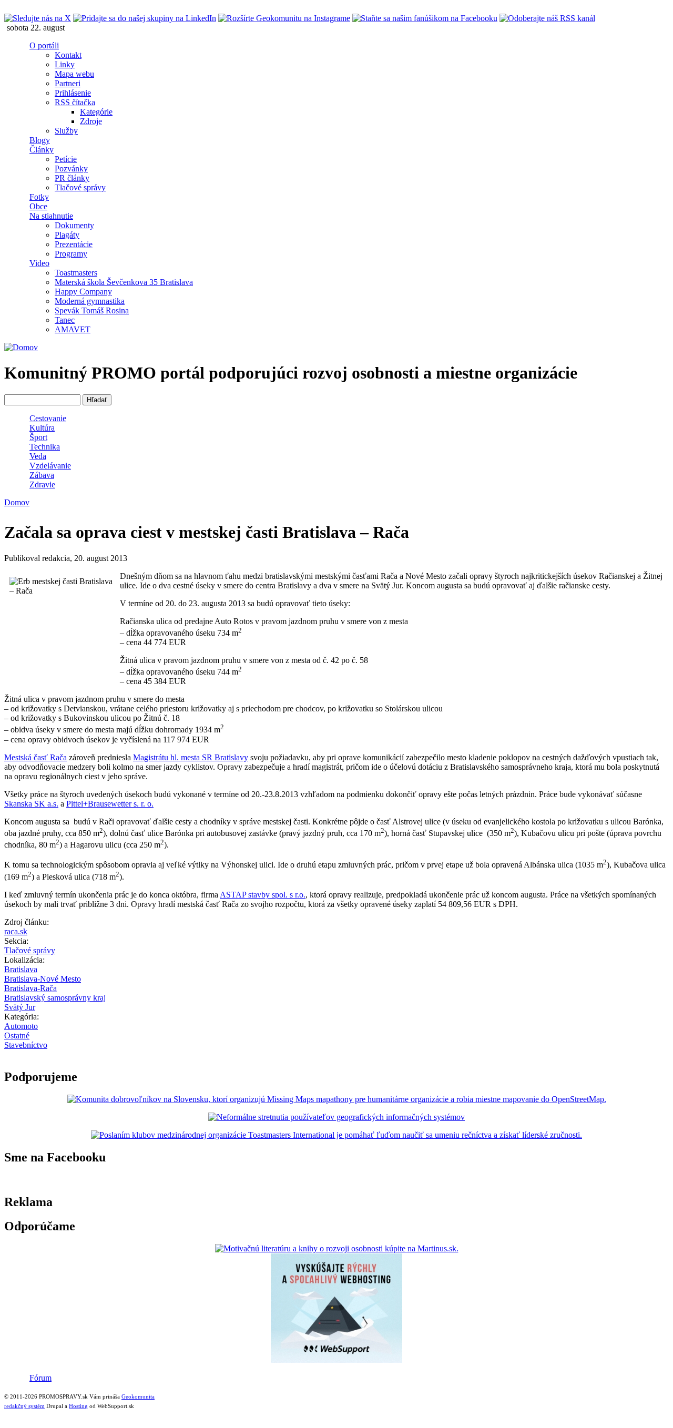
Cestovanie (47, 418)
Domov (16, 502)
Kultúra (42, 427)
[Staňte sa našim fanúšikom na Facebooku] (424, 18)
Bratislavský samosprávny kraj (55, 997)
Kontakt (68, 54)
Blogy (39, 140)
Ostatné (16, 1035)
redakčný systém (24, 1406)
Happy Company (83, 291)
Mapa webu (74, 73)
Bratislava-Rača (30, 988)
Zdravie (42, 484)
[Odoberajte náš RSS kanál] (547, 18)
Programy (71, 253)
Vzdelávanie (50, 465)
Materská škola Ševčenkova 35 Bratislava (124, 282)
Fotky (39, 196)
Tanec (65, 319)
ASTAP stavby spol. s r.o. (262, 894)
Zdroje (91, 121)
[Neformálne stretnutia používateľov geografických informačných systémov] (336, 1117)
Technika (44, 446)
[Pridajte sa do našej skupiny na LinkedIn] (144, 18)
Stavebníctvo (25, 1045)
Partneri (67, 83)
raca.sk (15, 931)
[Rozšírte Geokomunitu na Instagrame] (284, 18)
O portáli (44, 45)
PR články (72, 178)
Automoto (21, 1026)
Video (39, 263)
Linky (65, 64)
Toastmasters (76, 272)
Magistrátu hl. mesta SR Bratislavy (190, 757)
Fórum (40, 1377)
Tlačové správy (80, 187)
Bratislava (20, 969)
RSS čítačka (75, 102)
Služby (66, 130)
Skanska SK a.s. (31, 803)
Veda (37, 456)
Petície (66, 159)
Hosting (78, 1406)
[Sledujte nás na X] (37, 18)
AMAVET (72, 329)
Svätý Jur (19, 1007)
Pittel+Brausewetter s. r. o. (110, 803)
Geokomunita (138, 1396)
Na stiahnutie (51, 215)
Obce (38, 206)
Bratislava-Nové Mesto (42, 978)
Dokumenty (74, 225)
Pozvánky (71, 168)
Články (41, 149)
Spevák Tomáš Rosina (92, 310)
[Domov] (21, 347)
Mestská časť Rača (35, 757)
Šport (38, 437)
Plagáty (67, 234)
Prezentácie (74, 244)
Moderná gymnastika (90, 301)
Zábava (41, 475)
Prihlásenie (73, 92)
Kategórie (96, 111)
